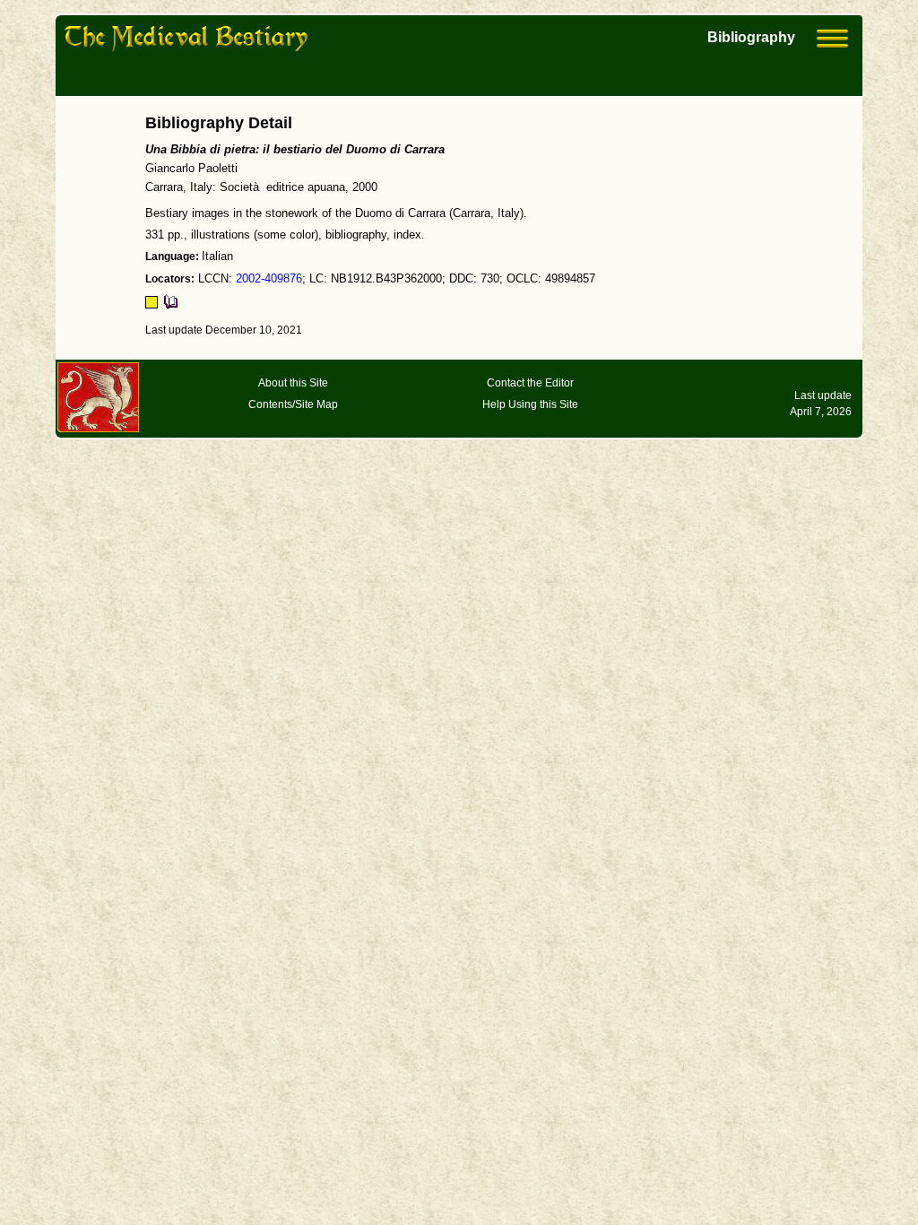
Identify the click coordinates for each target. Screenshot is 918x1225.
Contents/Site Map (293, 404)
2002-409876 (269, 279)
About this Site (293, 383)
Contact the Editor (530, 383)
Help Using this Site (530, 404)
